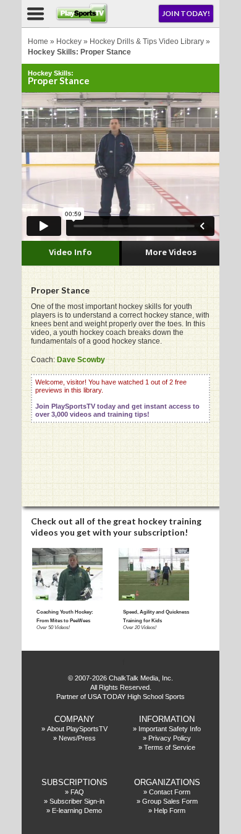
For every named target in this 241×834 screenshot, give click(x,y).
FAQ (77, 792)
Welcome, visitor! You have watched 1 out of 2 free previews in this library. (117, 398)
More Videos (171, 252)
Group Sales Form (170, 801)
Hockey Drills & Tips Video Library (147, 41)
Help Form (169, 810)
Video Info (70, 252)
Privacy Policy (169, 738)
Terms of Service (169, 747)
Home (38, 41)
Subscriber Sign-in (76, 801)
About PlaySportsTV (77, 728)
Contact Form (169, 792)
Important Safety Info (169, 728)
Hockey (69, 41)
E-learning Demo (77, 810)
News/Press (77, 738)
